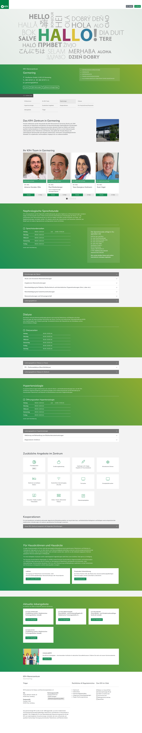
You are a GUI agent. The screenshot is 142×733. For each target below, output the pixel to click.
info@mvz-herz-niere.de (101, 250)
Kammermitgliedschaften (80, 693)
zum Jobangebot (32, 619)
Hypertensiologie (29, 105)
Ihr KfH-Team (45, 101)
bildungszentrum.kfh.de (104, 697)
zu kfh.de (137, 6)
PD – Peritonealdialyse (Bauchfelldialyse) (38, 367)
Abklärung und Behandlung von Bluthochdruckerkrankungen (44, 435)
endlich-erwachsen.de (104, 694)
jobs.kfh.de (48, 659)
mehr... (34, 468)
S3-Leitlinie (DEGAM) (34, 579)
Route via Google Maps (52, 87)
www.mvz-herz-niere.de (97, 252)
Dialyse (80, 101)
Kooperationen (64, 105)
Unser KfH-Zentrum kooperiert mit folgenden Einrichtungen (43, 526)
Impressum (76, 690)
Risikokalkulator (81, 579)
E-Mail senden (37, 87)
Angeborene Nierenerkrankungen (35, 283)
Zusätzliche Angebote (48, 105)
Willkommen (27, 101)
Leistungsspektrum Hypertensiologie (36, 431)
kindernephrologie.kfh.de (104, 692)
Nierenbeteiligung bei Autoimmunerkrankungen (40, 292)
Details (29, 195)
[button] (67, 198)
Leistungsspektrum (31, 301)
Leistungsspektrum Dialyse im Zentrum (37, 372)
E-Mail (40, 195)
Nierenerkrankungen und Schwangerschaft (38, 296)
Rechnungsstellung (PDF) (57, 699)
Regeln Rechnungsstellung (80, 697)
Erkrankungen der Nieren (32, 274)
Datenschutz (76, 692)
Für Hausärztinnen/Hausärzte (85, 105)
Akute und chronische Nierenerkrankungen (38, 279)
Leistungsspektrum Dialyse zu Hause (36, 363)
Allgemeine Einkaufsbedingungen (82, 695)
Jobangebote (27, 110)
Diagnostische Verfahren (32, 440)
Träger (44, 110)
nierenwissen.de (102, 695)
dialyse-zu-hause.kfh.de (104, 690)
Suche (130, 6)
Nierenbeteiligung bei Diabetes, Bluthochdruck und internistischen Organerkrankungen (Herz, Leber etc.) (58, 287)
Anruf (27, 87)
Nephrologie (63, 101)
